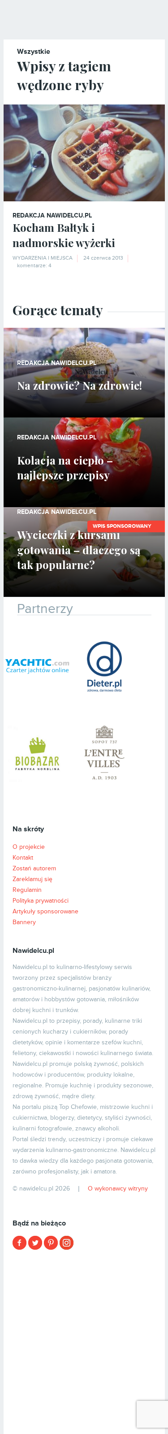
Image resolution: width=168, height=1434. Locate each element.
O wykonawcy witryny (118, 1188)
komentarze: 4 (34, 265)
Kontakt (23, 857)
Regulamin (27, 890)
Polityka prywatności (41, 900)
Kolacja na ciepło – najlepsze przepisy (65, 467)
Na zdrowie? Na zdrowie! (79, 385)
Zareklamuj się (32, 879)
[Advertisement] (84, 1341)
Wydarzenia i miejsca (43, 258)
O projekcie (29, 847)
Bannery (24, 922)
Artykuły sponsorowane (45, 911)
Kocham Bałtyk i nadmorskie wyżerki (64, 235)
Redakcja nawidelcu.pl (52, 215)
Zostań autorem (34, 868)
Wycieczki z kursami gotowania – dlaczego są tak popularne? (78, 549)
